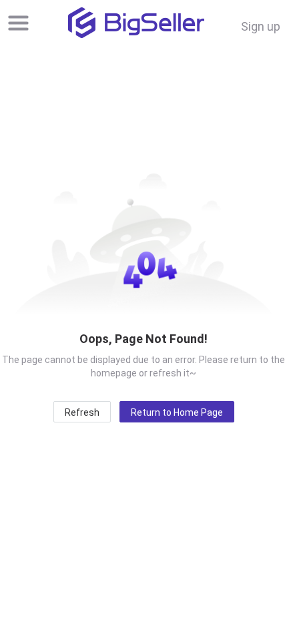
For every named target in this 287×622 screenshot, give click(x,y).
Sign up (260, 26)
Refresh (82, 412)
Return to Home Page (177, 412)
